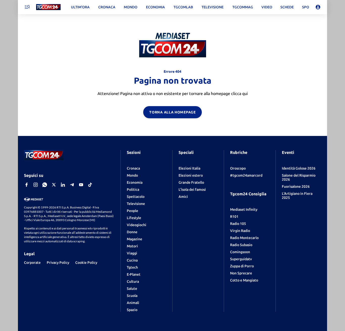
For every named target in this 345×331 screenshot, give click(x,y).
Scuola (132, 296)
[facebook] (26, 184)
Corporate (32, 263)
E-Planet (133, 274)
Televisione (136, 204)
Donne (132, 232)
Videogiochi (136, 225)
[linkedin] (62, 184)
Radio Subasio (241, 245)
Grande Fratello (191, 182)
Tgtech (132, 267)
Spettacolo (135, 197)
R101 (234, 217)
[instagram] (35, 184)
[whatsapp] (44, 184)
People (132, 211)
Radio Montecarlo (244, 238)
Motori (132, 246)
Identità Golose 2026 (298, 168)
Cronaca (133, 168)
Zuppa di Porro (242, 266)
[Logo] (48, 7)
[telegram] (72, 184)
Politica (133, 189)
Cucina (132, 260)
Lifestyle (134, 218)
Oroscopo (238, 168)
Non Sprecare (241, 273)
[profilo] (318, 7)
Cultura (133, 281)
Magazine (134, 239)
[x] (53, 184)
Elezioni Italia (189, 168)
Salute (132, 289)
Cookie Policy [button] (86, 263)
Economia (134, 182)
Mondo (132, 175)
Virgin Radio (240, 231)
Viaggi (132, 253)
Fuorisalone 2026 (296, 186)
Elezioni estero (191, 175)
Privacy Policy (58, 263)
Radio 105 (238, 224)
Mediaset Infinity (243, 209)
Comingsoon (240, 252)
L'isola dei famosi (192, 189)
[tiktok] (90, 184)
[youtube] (81, 184)
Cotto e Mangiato (244, 280)
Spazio (132, 310)
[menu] (27, 7)
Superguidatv (241, 259)
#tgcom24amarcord (246, 175)
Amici (183, 197)
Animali (133, 303)
